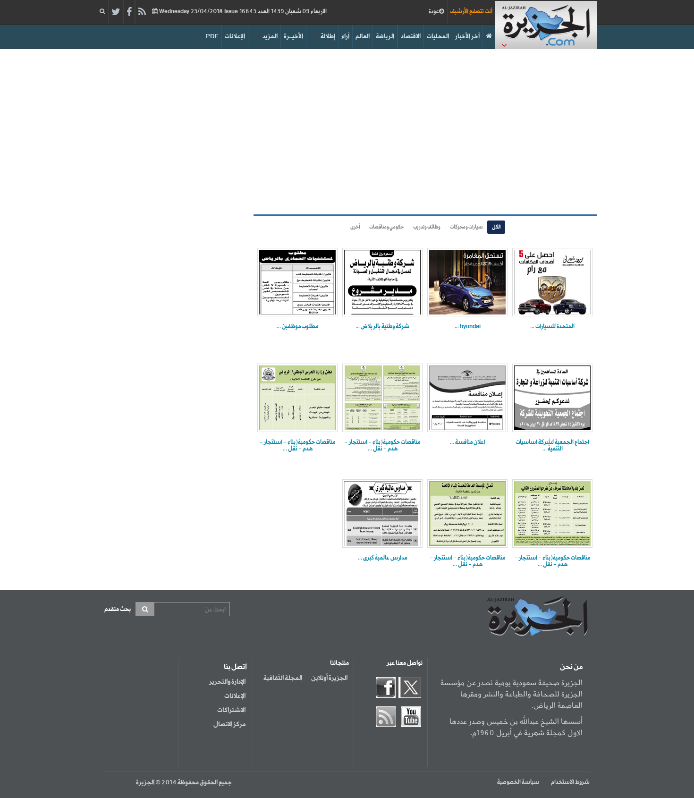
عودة (434, 12)
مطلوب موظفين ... (297, 327)
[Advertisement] (347, 129)
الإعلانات (235, 37)
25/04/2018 (242, 12)
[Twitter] (116, 12)
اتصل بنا (235, 667)
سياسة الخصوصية (518, 782)
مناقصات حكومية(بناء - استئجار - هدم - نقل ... (382, 446)
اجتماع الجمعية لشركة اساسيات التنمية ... (552, 446)
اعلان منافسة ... (467, 442)
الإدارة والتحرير (227, 682)
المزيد (270, 37)
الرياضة (385, 37)
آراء (345, 37)
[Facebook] (129, 12)
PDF (212, 37)
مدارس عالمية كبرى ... (382, 558)
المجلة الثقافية (282, 678)
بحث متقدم (117, 609)
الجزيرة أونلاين (329, 678)
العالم (362, 37)
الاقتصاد (411, 37)
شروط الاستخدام (570, 782)
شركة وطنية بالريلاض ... (382, 327)
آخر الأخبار (467, 37)
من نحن (571, 667)
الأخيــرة (293, 37)
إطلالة (328, 37)
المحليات (438, 37)
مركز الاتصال (229, 724)
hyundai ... (468, 327)
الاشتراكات (231, 710)
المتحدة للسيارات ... (552, 327)
